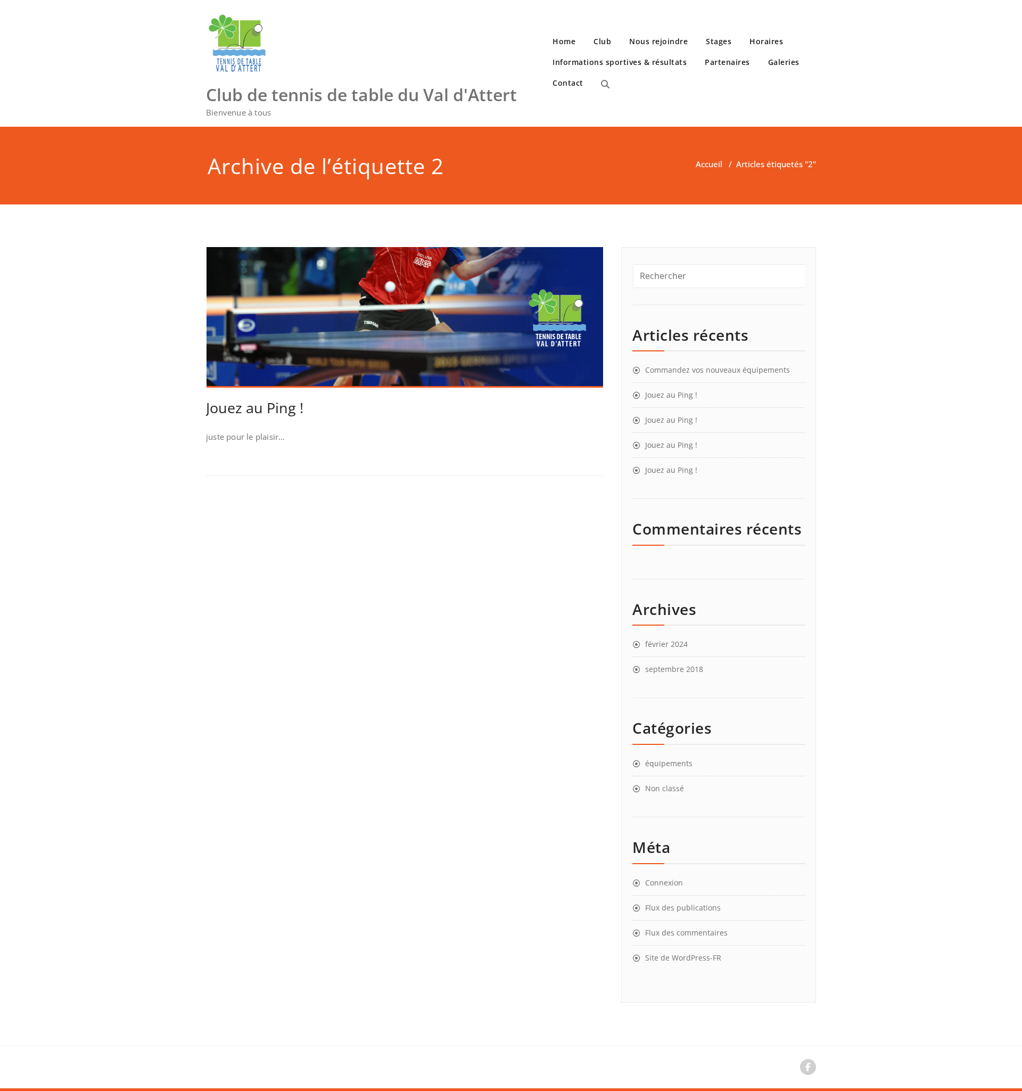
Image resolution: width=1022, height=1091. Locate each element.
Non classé (664, 788)
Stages (718, 41)
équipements (669, 763)
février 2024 (666, 644)
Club (602, 41)
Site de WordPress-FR (683, 958)
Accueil (709, 164)
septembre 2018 (674, 669)
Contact (568, 83)
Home (564, 41)
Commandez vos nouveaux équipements (717, 370)
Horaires (766, 41)
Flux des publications (683, 908)
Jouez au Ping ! (254, 407)
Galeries (784, 62)
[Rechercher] (605, 84)
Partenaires (727, 62)
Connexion (664, 882)
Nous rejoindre (658, 41)
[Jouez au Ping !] (405, 321)
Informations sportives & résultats (620, 62)
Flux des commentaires (686, 933)
